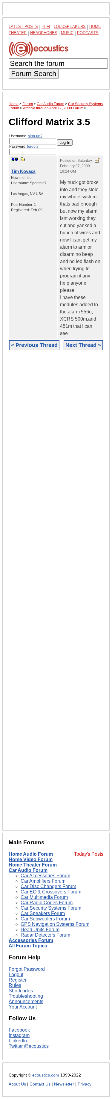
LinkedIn (18, 1040)
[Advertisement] (56, 595)
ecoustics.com (45, 1075)
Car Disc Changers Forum (48, 886)
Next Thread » (83, 345)
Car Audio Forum (28, 870)
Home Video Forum (31, 859)
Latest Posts (23, 26)
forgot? (33, 146)
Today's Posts (88, 854)
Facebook (19, 1029)
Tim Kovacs (23, 171)
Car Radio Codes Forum (47, 902)
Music (67, 33)
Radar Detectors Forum (45, 935)
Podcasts (88, 33)
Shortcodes (21, 990)
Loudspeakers (70, 26)
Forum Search (33, 74)
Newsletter (64, 1084)
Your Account (23, 1006)
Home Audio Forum (31, 854)
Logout (16, 974)
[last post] (16, 159)
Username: (25, 136)
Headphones (43, 33)
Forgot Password (27, 969)
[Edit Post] (97, 160)
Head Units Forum (40, 929)
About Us (17, 1084)
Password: (24, 146)
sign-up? (35, 136)
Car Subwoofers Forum (45, 918)
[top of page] (13, 159)
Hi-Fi (46, 26)
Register (18, 979)
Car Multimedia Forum (44, 897)
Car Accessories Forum (45, 875)
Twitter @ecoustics (29, 1046)
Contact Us (40, 1084)
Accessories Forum (31, 940)
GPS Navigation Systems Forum (55, 924)
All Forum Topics (28, 945)
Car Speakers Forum (43, 913)
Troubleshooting (26, 996)
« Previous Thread (34, 345)
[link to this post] (23, 159)
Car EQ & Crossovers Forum (51, 891)
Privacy (84, 1084)
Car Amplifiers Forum (43, 881)
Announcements (26, 1001)
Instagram (19, 1035)
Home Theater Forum (33, 864)
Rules (15, 985)
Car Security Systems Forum (51, 908)
